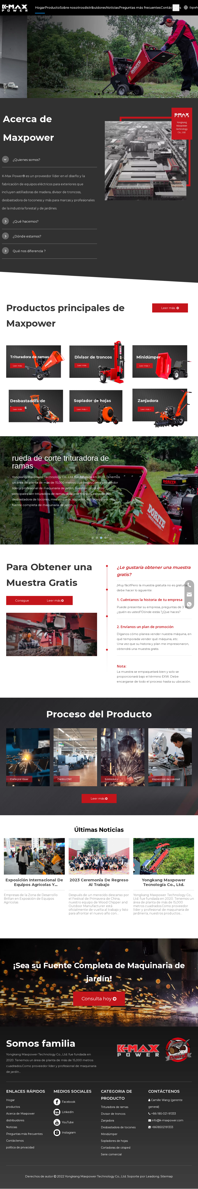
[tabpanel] (148, 154)
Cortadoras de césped (115, 1147)
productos (13, 1107)
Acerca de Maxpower (20, 1113)
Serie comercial (111, 1154)
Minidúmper (109, 1134)
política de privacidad (20, 1147)
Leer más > (82, 409)
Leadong (152, 1176)
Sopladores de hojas (114, 1141)
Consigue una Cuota (22, 602)
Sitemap (166, 1176)
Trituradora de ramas (114, 1107)
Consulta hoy (97, 998)
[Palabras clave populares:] (175, 7)
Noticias (11, 1127)
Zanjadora (107, 1120)
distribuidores (15, 1120)
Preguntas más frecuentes (24, 1134)
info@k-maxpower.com (167, 1120)
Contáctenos (15, 1140)
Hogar (10, 1100)
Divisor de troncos (113, 1114)
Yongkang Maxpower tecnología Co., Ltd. (163, 882)
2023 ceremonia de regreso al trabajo (99, 882)
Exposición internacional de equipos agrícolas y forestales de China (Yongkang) (34, 882)
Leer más (169, 308)
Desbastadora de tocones (118, 1127)
